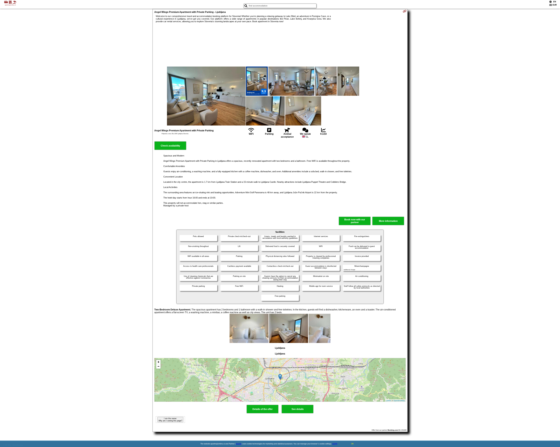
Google (239, 444)
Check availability (170, 145)
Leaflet (388, 400)
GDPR (334, 444)
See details (298, 409)
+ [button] (158, 362)
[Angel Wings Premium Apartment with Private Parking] (206, 96)
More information (388, 221)
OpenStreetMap (399, 400)
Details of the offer (262, 409)
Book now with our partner (354, 221)
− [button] (158, 366)
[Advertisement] (280, 44)
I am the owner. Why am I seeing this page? (170, 419)
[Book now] (404, 11)
